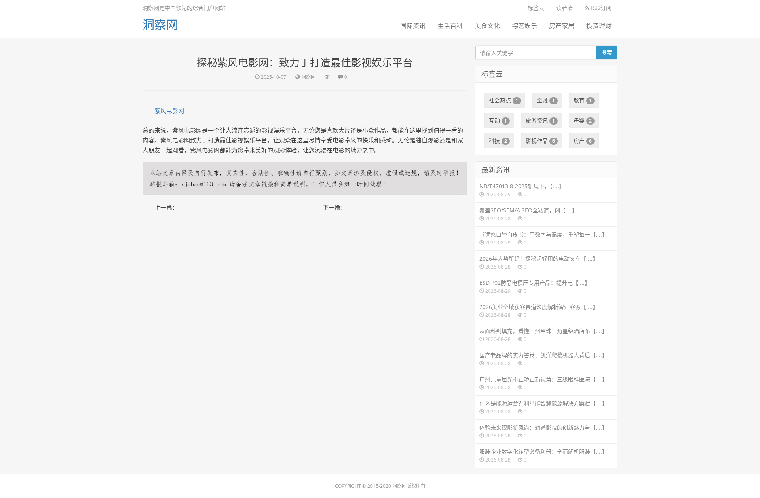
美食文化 (487, 25)
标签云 (536, 7)
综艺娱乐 (524, 25)
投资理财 (599, 25)
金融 (546, 100)
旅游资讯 (540, 120)
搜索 (606, 52)
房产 (583, 140)
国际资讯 (413, 25)
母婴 (583, 120)
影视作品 (540, 140)
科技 (498, 140)
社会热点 (503, 100)
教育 (583, 100)
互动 (498, 120)
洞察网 (160, 24)
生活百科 (450, 25)
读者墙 (564, 7)
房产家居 (561, 25)
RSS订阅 (600, 7)
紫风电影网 (169, 110)
